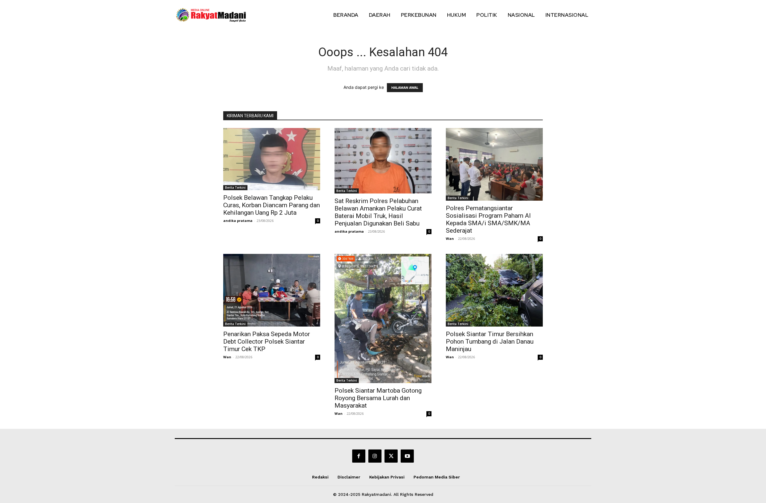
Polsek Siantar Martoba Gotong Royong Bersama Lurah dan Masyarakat (378, 398)
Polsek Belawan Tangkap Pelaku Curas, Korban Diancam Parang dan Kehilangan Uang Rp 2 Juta (271, 205)
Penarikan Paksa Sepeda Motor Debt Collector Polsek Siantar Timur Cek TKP (266, 341)
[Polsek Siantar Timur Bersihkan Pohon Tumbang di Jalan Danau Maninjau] (494, 290)
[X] (391, 456)
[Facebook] (358, 456)
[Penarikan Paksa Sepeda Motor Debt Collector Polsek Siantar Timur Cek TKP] (271, 290)
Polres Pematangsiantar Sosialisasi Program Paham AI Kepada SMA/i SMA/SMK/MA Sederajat (488, 219)
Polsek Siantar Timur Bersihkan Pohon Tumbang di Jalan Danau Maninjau (490, 341)
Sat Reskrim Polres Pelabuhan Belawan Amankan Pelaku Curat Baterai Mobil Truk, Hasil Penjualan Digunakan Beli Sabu (378, 212)
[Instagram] (375, 456)
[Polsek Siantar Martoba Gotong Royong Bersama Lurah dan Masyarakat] (383, 318)
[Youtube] (407, 456)
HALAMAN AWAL (404, 88)
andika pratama (238, 220)
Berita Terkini (235, 187)
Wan (450, 238)
